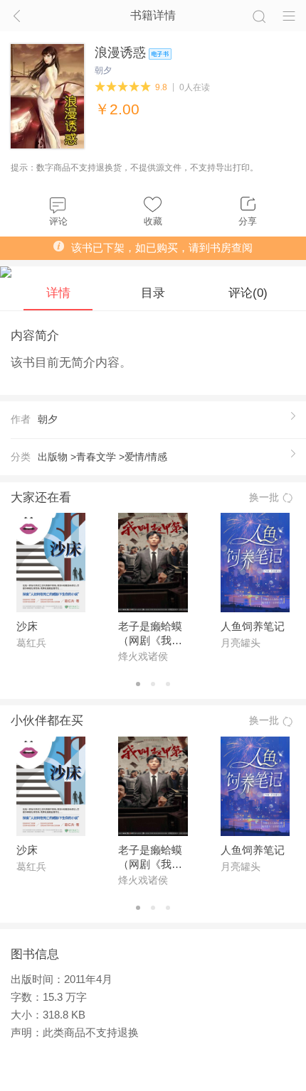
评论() (248, 293)
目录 (153, 293)
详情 (58, 293)
